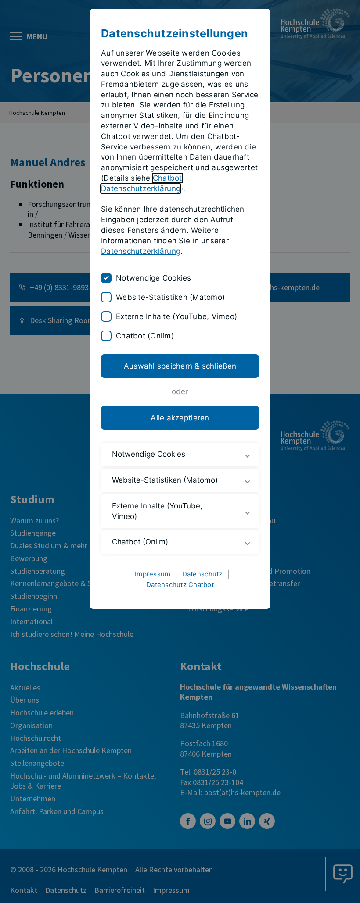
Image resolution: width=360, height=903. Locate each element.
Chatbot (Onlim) (145, 335)
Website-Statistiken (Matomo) (170, 297)
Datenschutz (202, 574)
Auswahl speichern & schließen (180, 366)
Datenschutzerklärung (140, 251)
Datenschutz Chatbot (180, 584)
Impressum (152, 574)
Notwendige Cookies (153, 278)
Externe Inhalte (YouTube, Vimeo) (176, 316)
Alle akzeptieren (180, 417)
